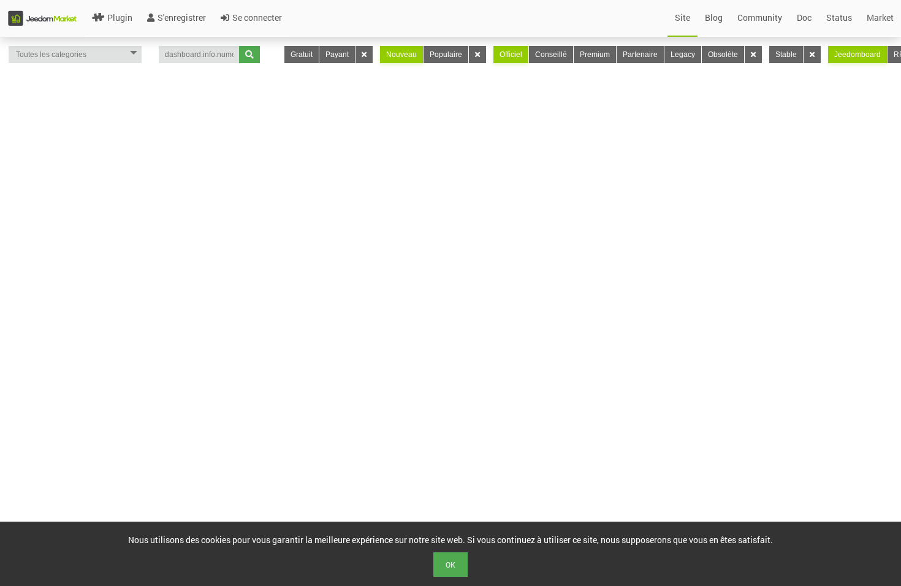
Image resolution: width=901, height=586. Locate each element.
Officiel (511, 54)
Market (880, 17)
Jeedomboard (857, 54)
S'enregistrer (182, 17)
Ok (450, 564)
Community (759, 17)
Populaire (446, 54)
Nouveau (401, 54)
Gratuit (302, 54)
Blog (714, 17)
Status (839, 17)
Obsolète (723, 54)
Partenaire (640, 54)
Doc (804, 17)
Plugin (119, 17)
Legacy (683, 54)
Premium (595, 54)
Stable (786, 54)
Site (682, 17)
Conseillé (551, 54)
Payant (337, 54)
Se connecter (257, 17)
